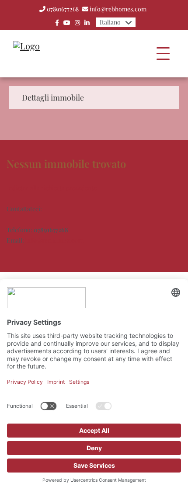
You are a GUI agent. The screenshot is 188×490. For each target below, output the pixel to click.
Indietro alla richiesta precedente (52, 188)
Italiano (110, 22)
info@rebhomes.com (118, 9)
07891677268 (63, 9)
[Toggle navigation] (163, 53)
